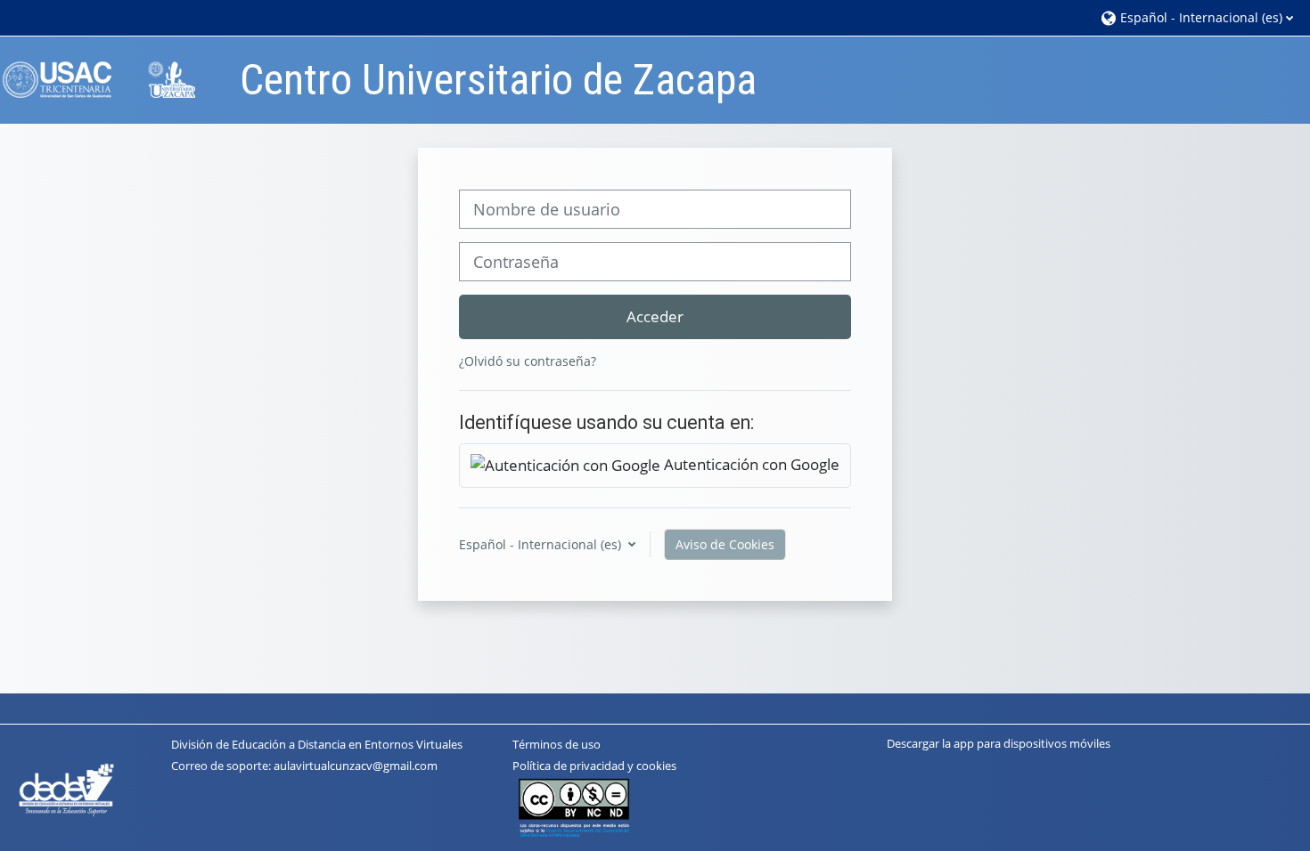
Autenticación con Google (749, 463)
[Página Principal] (111, 78)
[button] (1196, 17)
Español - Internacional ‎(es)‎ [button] (542, 544)
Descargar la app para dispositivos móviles (998, 743)
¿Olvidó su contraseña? (527, 361)
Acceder (655, 316)
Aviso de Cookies (724, 544)
